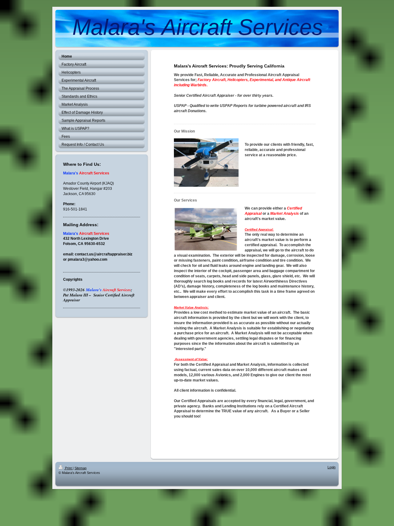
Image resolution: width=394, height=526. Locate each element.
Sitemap (80, 468)
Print (68, 468)
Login (332, 467)
